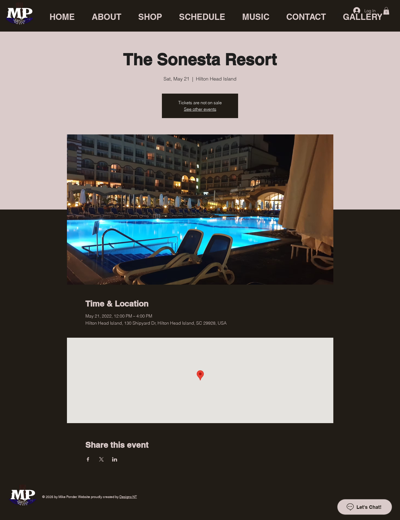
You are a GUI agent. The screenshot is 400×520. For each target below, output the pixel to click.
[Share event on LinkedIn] (114, 459)
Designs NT (128, 497)
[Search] (340, 15)
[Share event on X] (101, 459)
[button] (386, 10)
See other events (200, 109)
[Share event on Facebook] (88, 459)
